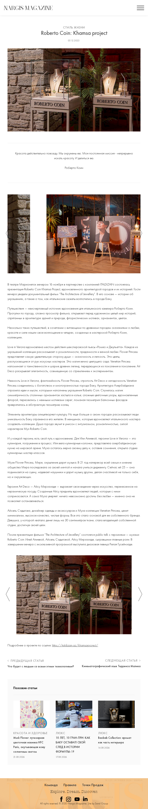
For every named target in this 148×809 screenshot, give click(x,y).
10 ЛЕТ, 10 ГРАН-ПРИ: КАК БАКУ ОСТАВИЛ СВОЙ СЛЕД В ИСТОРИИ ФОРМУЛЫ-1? (73, 745)
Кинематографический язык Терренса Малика (111, 666)
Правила (70, 785)
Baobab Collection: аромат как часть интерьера (114, 740)
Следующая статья (121, 660)
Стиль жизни (74, 27)
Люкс (60, 733)
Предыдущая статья (27, 661)
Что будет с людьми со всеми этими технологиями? (41, 666)
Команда (51, 785)
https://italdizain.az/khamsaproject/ (75, 645)
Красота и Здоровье (30, 733)
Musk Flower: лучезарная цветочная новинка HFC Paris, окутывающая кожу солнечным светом (29, 745)
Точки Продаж (93, 785)
